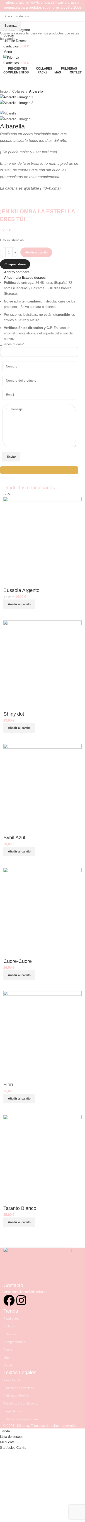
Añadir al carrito (36, 252)
